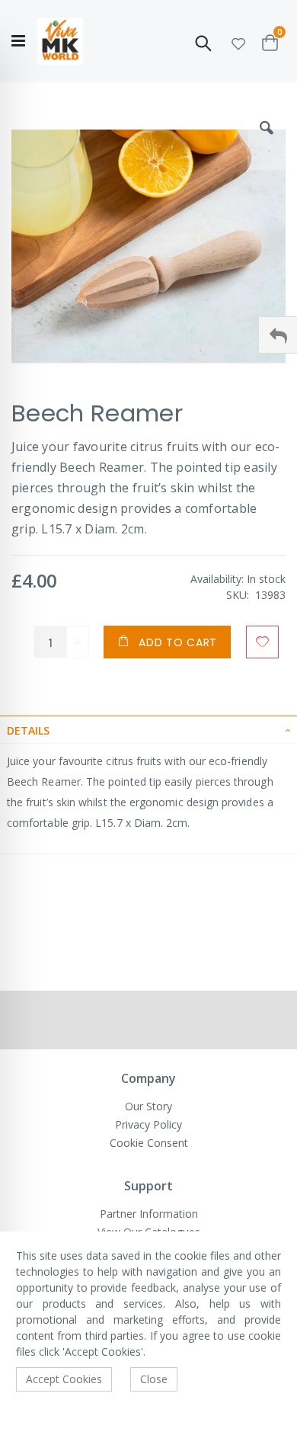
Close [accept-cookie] (154, 1379)
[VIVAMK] (60, 42)
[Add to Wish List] (262, 642)
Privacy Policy (148, 1124)
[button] (238, 41)
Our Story (148, 1106)
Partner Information (149, 1213)
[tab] (148, 729)
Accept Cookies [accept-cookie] (64, 1379)
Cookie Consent (149, 1142)
